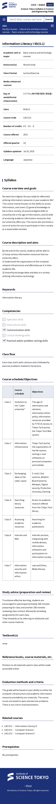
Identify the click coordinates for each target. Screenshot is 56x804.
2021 (4, 25)
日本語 (33, 4)
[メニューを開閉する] (52, 25)
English (42, 4)
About (29, 785)
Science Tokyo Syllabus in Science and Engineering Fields (37, 10)
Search (50, 4)
